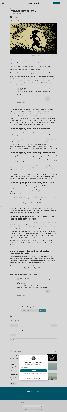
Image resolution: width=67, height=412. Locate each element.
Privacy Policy (43, 374)
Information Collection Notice (33, 374)
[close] (46, 357)
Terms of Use (39, 373)
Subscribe (33, 370)
